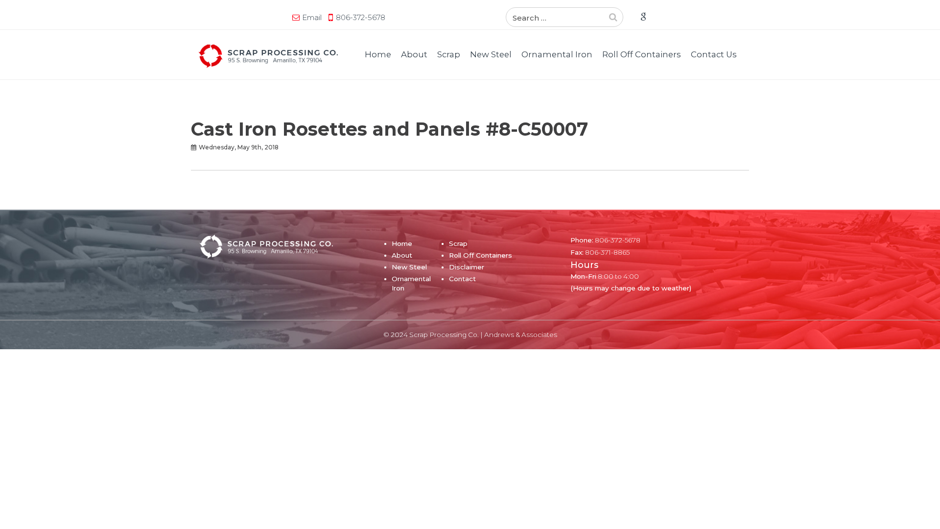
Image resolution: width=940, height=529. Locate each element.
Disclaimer (466, 267)
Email (312, 17)
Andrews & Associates (520, 334)
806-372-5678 (360, 17)
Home (378, 54)
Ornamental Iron (556, 54)
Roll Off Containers (641, 54)
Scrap (448, 54)
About (414, 54)
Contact (462, 279)
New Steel (491, 54)
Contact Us (714, 54)
